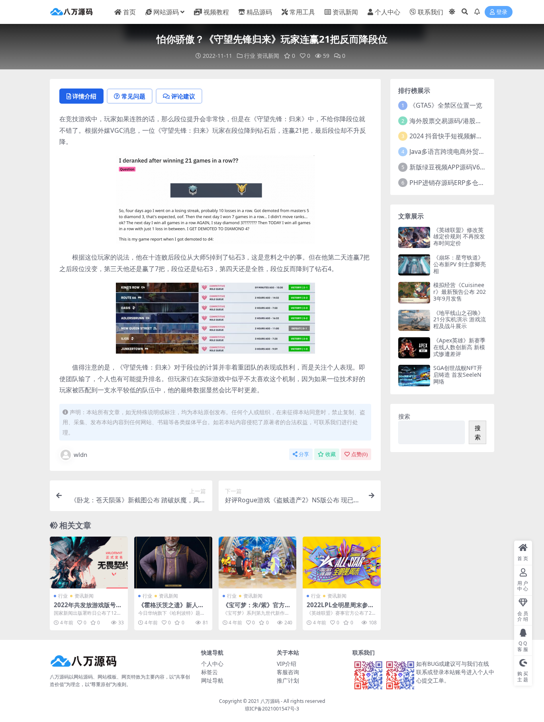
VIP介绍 (286, 663)
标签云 (209, 672)
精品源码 (259, 12)
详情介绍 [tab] (84, 96)
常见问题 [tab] (133, 96)
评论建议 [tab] (183, 96)
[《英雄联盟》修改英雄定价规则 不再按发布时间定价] (414, 237)
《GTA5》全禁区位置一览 (445, 105)
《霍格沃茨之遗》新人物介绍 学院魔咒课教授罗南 (171, 608)
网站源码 (166, 12)
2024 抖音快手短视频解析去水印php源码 (467, 136)
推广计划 (288, 680)
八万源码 (270, 701)
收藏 (330, 454)
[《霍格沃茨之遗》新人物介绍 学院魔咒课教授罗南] (173, 562)
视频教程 (216, 12)
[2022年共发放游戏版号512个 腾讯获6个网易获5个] (89, 562)
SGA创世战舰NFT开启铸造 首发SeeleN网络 (457, 374)
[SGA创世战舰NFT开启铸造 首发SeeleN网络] (414, 375)
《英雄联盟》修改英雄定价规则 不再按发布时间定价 (459, 236)
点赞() (359, 454)
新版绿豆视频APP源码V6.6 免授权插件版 (467, 167)
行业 (249, 55)
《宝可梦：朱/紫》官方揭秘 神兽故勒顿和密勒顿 (257, 608)
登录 (501, 12)
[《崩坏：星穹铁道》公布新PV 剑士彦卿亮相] (414, 264)
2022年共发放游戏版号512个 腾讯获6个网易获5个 (88, 608)
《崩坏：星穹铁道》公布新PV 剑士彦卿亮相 (459, 264)
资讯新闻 (345, 12)
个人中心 (387, 12)
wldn (80, 454)
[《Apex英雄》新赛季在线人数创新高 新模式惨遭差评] (414, 347)
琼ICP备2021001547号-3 (272, 708)
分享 (304, 454)
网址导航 (212, 680)
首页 (129, 12)
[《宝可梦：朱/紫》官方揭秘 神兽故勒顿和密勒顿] (258, 562)
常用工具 (302, 12)
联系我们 (430, 12)
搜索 (404, 416)
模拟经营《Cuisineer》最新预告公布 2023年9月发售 (459, 291)
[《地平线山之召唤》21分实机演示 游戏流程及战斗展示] (414, 320)
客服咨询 (288, 672)
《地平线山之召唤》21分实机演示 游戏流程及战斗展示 (459, 319)
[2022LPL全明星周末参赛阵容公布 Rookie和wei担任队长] (342, 562)
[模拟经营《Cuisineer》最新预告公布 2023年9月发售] (414, 292)
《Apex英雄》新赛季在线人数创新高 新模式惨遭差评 (459, 347)
